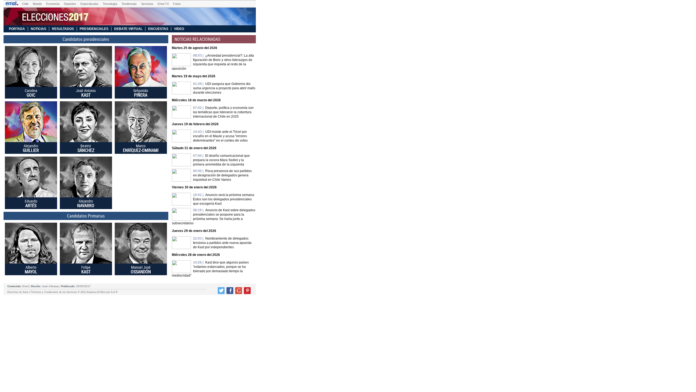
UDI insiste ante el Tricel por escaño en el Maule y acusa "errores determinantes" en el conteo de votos (220, 136)
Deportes (70, 3)
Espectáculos (89, 3)
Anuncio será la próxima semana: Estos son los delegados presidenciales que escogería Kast (224, 199)
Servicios (147, 3)
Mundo (37, 3)
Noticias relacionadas (197, 39)
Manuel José (141, 269)
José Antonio (86, 93)
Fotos (177, 3)
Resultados (63, 29)
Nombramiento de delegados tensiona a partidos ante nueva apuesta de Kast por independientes (222, 243)
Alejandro (31, 148)
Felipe (86, 269)
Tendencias (129, 3)
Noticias (38, 29)
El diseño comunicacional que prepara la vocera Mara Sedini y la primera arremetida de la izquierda (221, 160)
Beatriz (85, 148)
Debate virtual (128, 29)
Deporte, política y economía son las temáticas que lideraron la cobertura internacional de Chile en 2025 (223, 112)
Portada (17, 29)
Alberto (31, 269)
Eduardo (31, 203)
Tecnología (110, 3)
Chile (25, 3)
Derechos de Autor (18, 292)
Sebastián (140, 93)
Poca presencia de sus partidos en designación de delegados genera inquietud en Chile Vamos (222, 175)
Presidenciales (94, 29)
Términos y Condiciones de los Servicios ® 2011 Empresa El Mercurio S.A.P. (74, 292)
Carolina (31, 93)
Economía (53, 3)
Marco (141, 148)
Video (179, 29)
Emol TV (163, 3)
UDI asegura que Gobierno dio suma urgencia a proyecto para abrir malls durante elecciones (224, 88)
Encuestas (158, 29)
